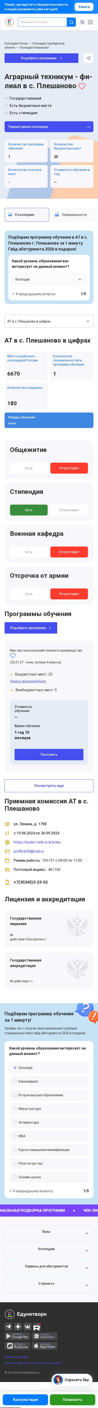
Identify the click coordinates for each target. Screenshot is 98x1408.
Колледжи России (16, 43)
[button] (49, 1233)
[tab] (27, 215)
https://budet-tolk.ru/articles (37, 842)
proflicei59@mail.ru (29, 851)
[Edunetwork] (9, 22)
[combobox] (45, 22)
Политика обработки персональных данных (33, 1363)
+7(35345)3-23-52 (31, 882)
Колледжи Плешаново (34, 47)
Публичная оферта (17, 1357)
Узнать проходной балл (28, 681)
